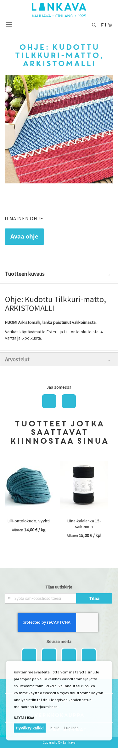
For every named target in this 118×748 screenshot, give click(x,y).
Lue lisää (71, 727)
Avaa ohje (24, 236)
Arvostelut (17, 359)
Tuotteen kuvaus (25, 273)
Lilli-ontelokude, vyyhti (29, 521)
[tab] (59, 274)
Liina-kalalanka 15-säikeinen (84, 523)
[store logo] (59, 10)
